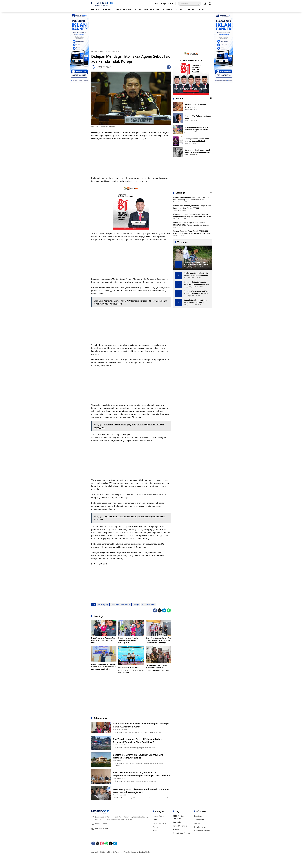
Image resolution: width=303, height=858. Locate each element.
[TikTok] (111, 843)
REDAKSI (99, 66)
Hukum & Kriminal (159, 823)
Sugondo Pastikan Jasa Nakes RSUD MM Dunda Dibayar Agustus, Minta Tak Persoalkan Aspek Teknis (196, 301)
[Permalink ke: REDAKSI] (94, 67)
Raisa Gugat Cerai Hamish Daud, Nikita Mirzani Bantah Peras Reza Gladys (198, 151)
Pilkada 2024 (178, 830)
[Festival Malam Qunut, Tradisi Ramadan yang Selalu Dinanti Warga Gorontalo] (178, 129)
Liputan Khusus (158, 816)
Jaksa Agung (103, 604)
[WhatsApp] (169, 610)
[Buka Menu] (210, 3)
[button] (199, 4)
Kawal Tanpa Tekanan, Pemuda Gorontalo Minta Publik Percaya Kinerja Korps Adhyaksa (103, 666)
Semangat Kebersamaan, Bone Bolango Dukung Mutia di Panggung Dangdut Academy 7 (197, 140)
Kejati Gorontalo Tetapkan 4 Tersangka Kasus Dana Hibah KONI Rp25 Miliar (130, 640)
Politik (155, 831)
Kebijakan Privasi (200, 827)
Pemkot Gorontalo (180, 826)
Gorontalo (177, 822)
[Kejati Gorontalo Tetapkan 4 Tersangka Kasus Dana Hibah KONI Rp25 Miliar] (131, 628)
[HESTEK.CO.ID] (102, 3)
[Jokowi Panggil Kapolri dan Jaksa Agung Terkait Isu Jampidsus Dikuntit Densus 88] (158, 654)
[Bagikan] (169, 67)
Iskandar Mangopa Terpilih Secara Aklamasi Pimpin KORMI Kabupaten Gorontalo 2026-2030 (192, 215)
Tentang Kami (199, 820)
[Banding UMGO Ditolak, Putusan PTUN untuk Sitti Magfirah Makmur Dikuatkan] (101, 759)
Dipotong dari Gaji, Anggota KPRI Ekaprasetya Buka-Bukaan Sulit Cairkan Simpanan (196, 283)
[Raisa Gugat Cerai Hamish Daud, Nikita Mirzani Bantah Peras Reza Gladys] (178, 152)
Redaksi (197, 823)
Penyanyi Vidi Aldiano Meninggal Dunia (198, 117)
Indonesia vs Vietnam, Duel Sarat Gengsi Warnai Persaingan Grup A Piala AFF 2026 (192, 207)
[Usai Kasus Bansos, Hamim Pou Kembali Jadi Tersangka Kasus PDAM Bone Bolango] (101, 727)
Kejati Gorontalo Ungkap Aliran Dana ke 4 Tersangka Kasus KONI (103, 640)
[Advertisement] (151, 31)
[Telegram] (164, 610)
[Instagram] (102, 843)
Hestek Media (144, 852)
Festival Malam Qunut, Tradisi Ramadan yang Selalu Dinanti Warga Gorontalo (196, 128)
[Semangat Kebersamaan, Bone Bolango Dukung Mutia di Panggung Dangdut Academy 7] (178, 141)
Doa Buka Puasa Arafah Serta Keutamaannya (196, 106)
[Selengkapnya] (211, 98)
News (155, 820)
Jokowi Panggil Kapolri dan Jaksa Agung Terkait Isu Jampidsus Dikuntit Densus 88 (157, 667)
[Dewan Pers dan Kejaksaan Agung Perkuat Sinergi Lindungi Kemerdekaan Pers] (131, 655)
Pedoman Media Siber (202, 831)
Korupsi (136, 604)
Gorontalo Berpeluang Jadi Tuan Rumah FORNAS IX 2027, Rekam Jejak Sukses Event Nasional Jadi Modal (190, 223)
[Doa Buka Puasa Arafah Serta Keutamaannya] (178, 106)
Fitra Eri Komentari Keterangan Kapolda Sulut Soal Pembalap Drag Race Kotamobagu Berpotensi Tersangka (191, 198)
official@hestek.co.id (103, 828)
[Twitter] (160, 610)
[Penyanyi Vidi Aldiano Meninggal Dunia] (178, 118)
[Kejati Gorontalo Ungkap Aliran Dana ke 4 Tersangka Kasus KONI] (103, 628)
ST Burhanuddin (149, 604)
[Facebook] (155, 610)
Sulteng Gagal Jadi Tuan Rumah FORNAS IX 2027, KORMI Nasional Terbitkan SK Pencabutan (192, 232)
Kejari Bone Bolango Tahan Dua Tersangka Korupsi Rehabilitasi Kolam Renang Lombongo (158, 640)
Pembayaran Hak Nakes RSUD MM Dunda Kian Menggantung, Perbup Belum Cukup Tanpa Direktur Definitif (196, 274)
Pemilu (155, 827)
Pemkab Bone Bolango (181, 833)
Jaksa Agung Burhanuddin (121, 604)
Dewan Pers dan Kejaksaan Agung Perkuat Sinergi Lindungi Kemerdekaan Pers (131, 669)
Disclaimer (198, 816)
